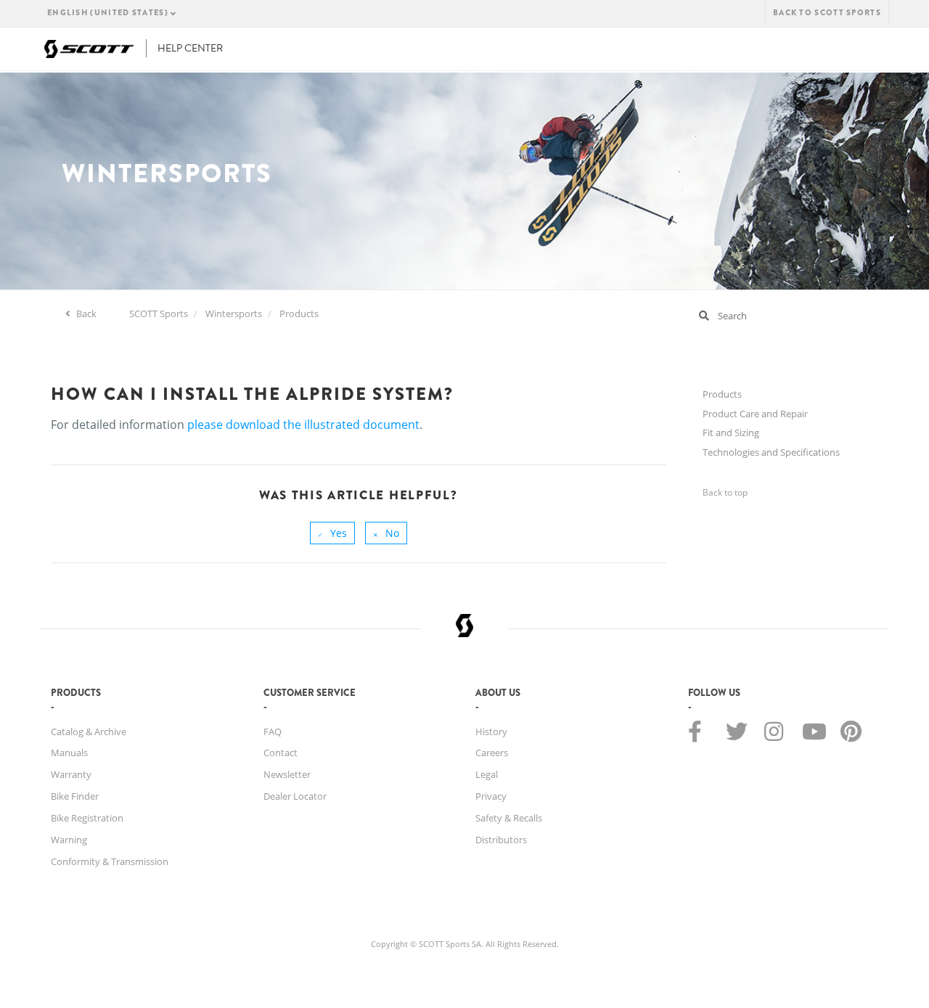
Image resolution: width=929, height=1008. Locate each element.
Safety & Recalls (508, 817)
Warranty (71, 774)
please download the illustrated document (303, 425)
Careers (491, 752)
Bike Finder (75, 796)
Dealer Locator (295, 796)
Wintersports (233, 313)
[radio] (332, 533)
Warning (69, 839)
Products (299, 313)
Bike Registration (87, 817)
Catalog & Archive (88, 731)
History (491, 731)
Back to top (725, 492)
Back (85, 313)
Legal (486, 774)
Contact (280, 752)
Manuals (69, 752)
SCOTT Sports (158, 313)
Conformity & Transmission (109, 861)
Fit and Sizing (731, 432)
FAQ (272, 731)
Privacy (491, 796)
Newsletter (287, 774)
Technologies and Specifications (771, 452)
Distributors (501, 839)
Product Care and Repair (755, 413)
